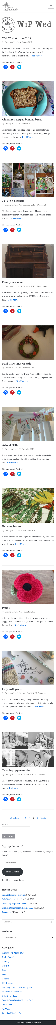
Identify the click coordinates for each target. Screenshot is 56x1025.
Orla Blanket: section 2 (12, 899)
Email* (5, 824)
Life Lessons (7, 983)
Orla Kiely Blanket (10, 996)
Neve (17, 1022)
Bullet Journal (8, 957)
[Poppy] (28, 587)
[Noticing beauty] (28, 505)
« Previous (14, 818)
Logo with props (12, 689)
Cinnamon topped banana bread (22, 119)
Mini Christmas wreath (16, 363)
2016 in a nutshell (13, 200)
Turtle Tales (7, 1004)
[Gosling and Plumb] (10, 6)
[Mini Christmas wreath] (28, 342)
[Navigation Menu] (51, 6)
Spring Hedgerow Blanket (13, 895)
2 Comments (41, 693)
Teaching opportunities (16, 770)
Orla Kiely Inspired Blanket (14, 903)
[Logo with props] (28, 668)
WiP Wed (6, 1009)
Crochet (5, 966)
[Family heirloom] (28, 261)
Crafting (5, 961)
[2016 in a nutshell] (28, 180)
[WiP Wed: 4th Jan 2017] (28, 24)
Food (4, 974)
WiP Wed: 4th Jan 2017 (16, 38)
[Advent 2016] (28, 424)
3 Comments (40, 775)
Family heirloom (12, 282)
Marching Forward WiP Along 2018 (17, 987)
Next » (43, 818)
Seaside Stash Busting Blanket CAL (17, 908)
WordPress (36, 1022)
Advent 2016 (10, 444)
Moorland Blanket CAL (12, 992)
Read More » (36, 56)
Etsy (4, 970)
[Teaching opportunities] (28, 749)
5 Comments (41, 286)
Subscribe (12, 871)
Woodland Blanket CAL (12, 1013)
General (5, 979)
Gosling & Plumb (11, 42)
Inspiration (6, 912)
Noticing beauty (12, 526)
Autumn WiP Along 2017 (13, 953)
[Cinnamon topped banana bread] (28, 98)
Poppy (6, 607)
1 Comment (41, 205)
